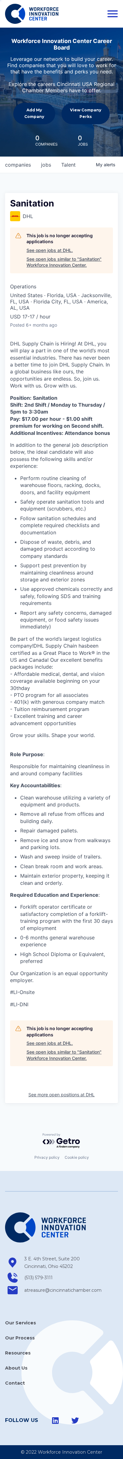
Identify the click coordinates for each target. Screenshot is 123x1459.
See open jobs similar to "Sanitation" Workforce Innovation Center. (64, 262)
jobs (46, 165)
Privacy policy (47, 1157)
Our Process (20, 1338)
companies (18, 165)
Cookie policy (77, 1157)
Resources (18, 1353)
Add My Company (34, 113)
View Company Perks (85, 113)
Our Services (20, 1323)
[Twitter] (75, 1420)
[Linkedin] (55, 1420)
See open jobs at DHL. (49, 250)
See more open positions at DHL (61, 1094)
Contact (15, 1383)
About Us (16, 1368)
